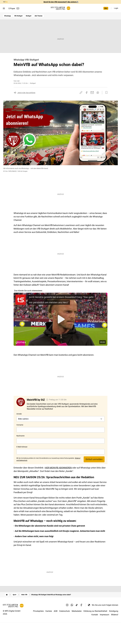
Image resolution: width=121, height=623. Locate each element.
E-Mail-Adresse (21, 447)
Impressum (104, 615)
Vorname (19, 425)
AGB (55, 611)
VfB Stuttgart (18, 16)
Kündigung (113, 611)
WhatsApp (7, 16)
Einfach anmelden (94, 459)
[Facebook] (81, 605)
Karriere (48, 611)
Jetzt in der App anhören (26, 93)
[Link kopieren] (81, 92)
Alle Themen (38, 16)
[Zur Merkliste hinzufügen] (105, 92)
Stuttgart (28, 16)
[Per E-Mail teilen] (92, 92)
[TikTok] (77, 605)
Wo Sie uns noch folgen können (105, 605)
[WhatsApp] (72, 605)
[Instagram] (67, 605)
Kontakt (94, 615)
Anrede (19, 414)
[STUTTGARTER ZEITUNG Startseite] (60, 8)
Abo (105, 8)
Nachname (20, 436)
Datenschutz (64, 611)
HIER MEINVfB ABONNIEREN (58, 467)
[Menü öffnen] (4, 8)
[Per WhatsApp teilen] (97, 92)
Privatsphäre (38, 611)
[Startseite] (7, 594)
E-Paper (12, 8)
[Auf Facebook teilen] (86, 92)
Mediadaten (77, 611)
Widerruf (114, 615)
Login (116, 8)
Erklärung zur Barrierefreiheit (95, 611)
